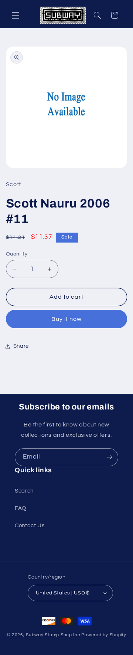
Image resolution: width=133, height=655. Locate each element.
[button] (15, 15)
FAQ (20, 508)
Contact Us (29, 525)
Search (24, 491)
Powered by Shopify (103, 635)
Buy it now (66, 319)
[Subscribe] (109, 457)
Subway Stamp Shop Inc (53, 635)
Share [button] (21, 346)
